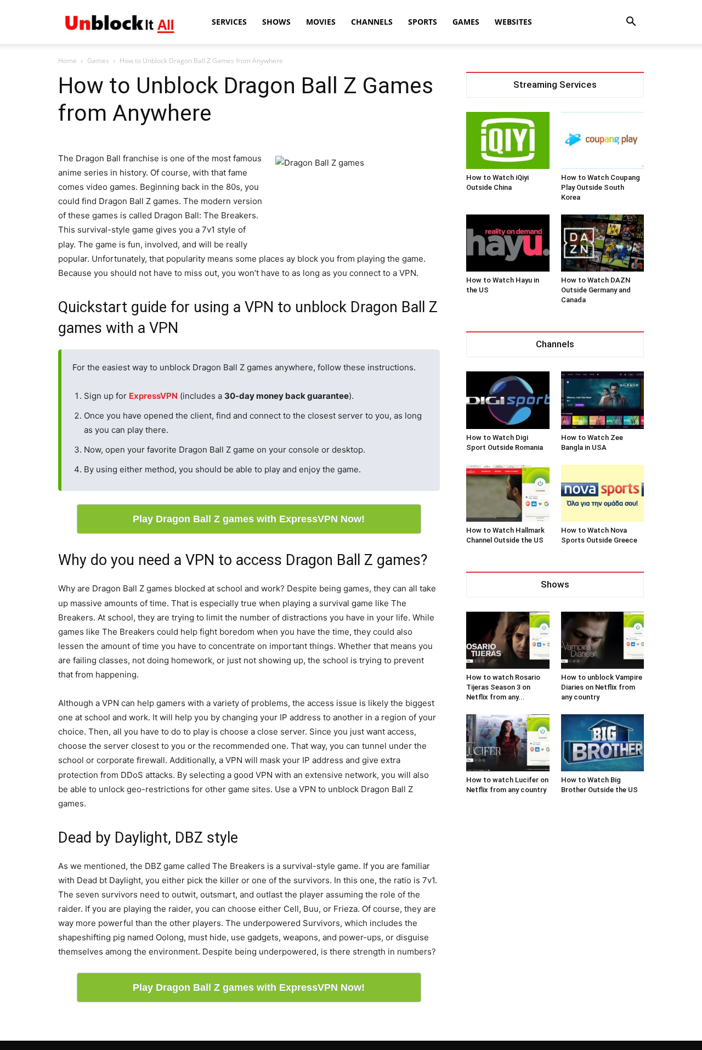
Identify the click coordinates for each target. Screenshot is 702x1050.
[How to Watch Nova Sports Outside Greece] (602, 493)
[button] (631, 23)
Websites (513, 21)
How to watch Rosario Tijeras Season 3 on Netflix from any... (503, 687)
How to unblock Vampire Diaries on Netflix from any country (601, 687)
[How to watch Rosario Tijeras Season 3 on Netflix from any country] (508, 640)
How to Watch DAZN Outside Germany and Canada (596, 290)
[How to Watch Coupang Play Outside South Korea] (602, 140)
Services (229, 21)
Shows (276, 21)
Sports (422, 21)
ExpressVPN (153, 396)
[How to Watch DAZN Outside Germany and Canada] (602, 243)
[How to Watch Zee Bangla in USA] (602, 399)
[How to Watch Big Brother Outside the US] (602, 742)
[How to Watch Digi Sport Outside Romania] (508, 399)
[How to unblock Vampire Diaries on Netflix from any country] (602, 640)
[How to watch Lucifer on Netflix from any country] (508, 742)
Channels (372, 21)
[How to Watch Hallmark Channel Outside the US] (508, 493)
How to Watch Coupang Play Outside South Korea (600, 187)
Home (67, 60)
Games (465, 21)
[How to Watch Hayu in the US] (508, 243)
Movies (321, 21)
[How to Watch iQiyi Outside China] (508, 140)
